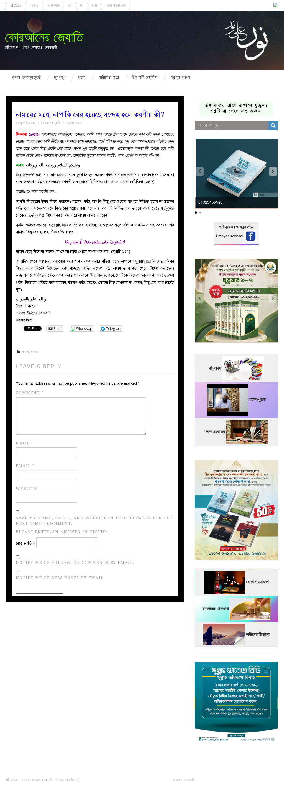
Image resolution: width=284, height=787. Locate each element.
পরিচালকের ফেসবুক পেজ (236, 227)
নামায (25, 352)
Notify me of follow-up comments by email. (75, 562)
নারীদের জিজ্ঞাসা (258, 634)
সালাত (34, 352)
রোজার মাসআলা (257, 582)
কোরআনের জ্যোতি (44, 37)
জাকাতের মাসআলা (215, 609)
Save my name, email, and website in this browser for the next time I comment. (94, 521)
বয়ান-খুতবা (258, 400)
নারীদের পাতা (109, 77)
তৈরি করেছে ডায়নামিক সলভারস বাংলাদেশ (220, 780)
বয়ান (95, 5)
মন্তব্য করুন (73, 123)
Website (26, 488)
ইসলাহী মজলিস (145, 77)
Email (25, 466)
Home (16, 5)
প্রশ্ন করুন (53, 5)
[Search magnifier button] (273, 125)
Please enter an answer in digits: (62, 532)
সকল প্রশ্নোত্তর (116, 5)
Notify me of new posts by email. (60, 578)
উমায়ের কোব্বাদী (50, 123)
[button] (273, 171)
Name (24, 443)
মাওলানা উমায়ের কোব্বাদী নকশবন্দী (100, 780)
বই (70, 5)
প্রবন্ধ (34, 5)
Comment (30, 393)
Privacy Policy (262, 780)
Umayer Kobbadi (230, 236)
